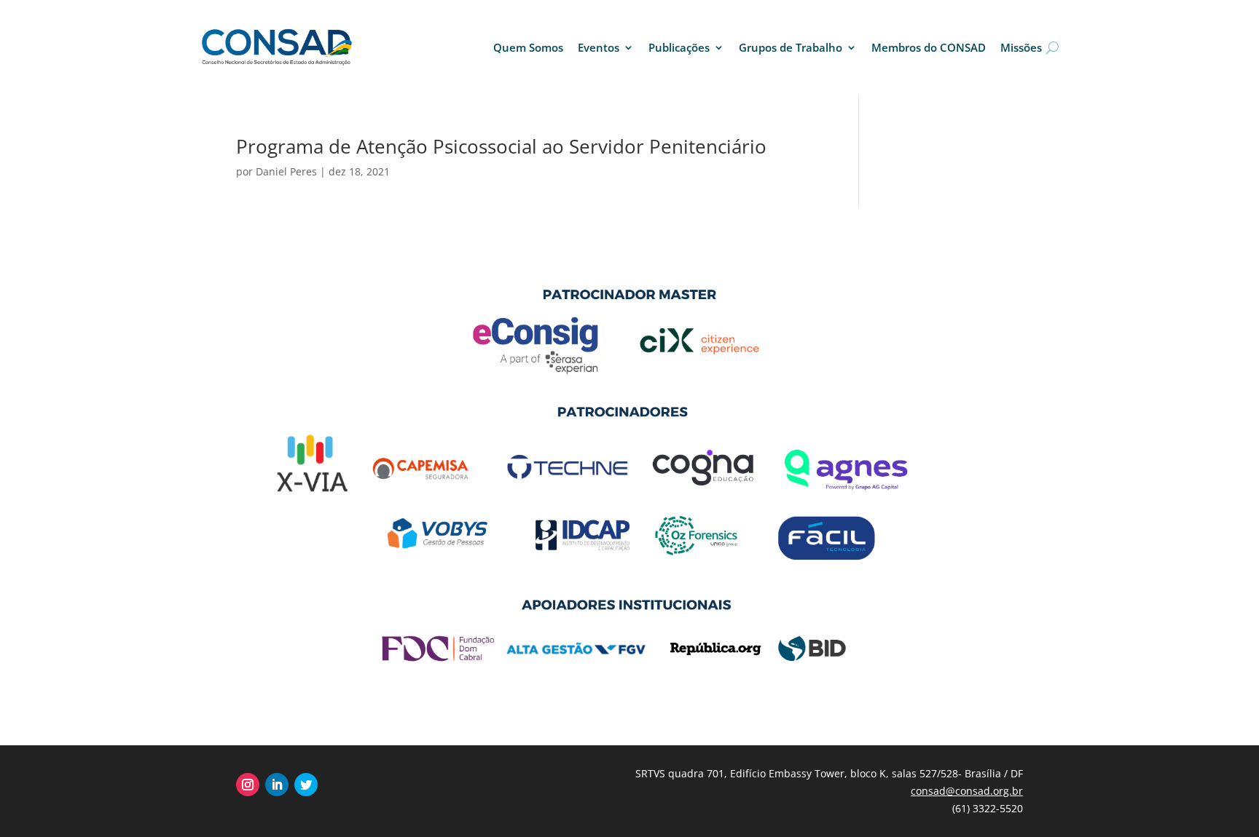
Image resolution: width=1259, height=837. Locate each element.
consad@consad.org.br (967, 791)
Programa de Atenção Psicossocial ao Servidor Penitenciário (501, 146)
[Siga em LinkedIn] (277, 784)
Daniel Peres (286, 171)
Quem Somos (528, 47)
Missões (1021, 47)
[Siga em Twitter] (306, 784)
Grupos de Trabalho (790, 47)
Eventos (598, 47)
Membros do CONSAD (928, 47)
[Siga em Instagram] (247, 784)
